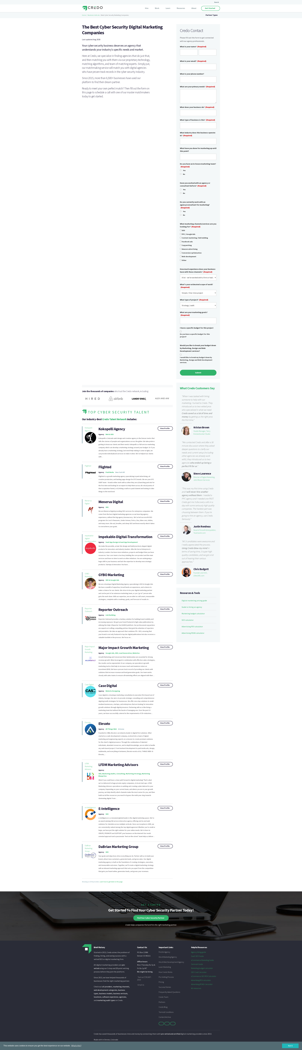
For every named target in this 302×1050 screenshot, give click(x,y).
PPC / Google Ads (188, 234)
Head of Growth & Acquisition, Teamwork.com (204, 531)
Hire (146, 8)
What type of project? (194, 300)
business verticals (120, 993)
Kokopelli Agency (88, 429)
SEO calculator (188, 620)
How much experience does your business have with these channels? (197, 270)
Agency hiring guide (198, 952)
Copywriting (187, 245)
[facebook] (167, 1023)
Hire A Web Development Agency (171, 962)
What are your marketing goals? (194, 313)
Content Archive (165, 1017)
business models (105, 993)
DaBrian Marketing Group (118, 846)
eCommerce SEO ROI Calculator (203, 976)
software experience (110, 997)
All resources (196, 988)
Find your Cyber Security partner (150, 918)
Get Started (210, 8)
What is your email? (193, 61)
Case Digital (89, 684)
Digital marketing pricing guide (194, 600)
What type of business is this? (197, 120)
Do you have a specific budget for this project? (195, 335)
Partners (162, 1002)
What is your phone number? (192, 74)
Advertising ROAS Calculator (202, 984)
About (193, 8)
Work (157, 8)
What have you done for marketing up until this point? (198, 149)
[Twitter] (161, 1023)
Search (216, 2)
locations (97, 997)
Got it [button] (290, 1046)
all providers (107, 986)
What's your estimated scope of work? (196, 285)
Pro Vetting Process (166, 977)
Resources (181, 8)
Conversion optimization (191, 253)
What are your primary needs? (197, 86)
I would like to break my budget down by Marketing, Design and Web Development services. (196, 360)
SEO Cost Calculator (199, 972)
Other (184, 260)
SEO (183, 230)
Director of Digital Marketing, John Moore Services (204, 478)
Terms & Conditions (166, 1012)
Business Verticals (94, 15)
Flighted (88, 466)
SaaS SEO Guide (197, 956)
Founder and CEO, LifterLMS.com (200, 574)
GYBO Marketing (88, 575)
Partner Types (212, 15)
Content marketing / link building (195, 238)
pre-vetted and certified (170, 1034)
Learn (168, 8)
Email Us (141, 985)
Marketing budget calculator (193, 613)
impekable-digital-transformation (90, 538)
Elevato (88, 722)
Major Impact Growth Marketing (90, 649)
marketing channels (121, 986)
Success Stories (165, 987)
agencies (122, 997)
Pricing (161, 982)
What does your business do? (197, 107)
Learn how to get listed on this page (111, 882)
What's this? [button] (76, 1046)
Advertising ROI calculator (192, 626)
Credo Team (163, 997)
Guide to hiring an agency (192, 607)
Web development (189, 256)
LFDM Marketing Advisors (88, 766)
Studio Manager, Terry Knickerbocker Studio (201, 432)
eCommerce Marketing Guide (202, 960)
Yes (184, 170)
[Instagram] (172, 1023)
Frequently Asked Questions (169, 992)
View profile (165, 428)
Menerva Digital (88, 502)
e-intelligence (90, 807)
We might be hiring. (145, 972)
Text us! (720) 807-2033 (144, 978)
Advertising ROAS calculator (193, 633)
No (184, 174)
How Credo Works (165, 972)
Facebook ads (187, 242)
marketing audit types (106, 1000)
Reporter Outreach (88, 609)
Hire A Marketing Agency (168, 957)
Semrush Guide (197, 964)
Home (84, 15)
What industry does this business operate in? (197, 134)
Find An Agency (164, 952)
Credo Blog (163, 1007)
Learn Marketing (165, 967)
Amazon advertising (189, 249)
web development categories (105, 990)
